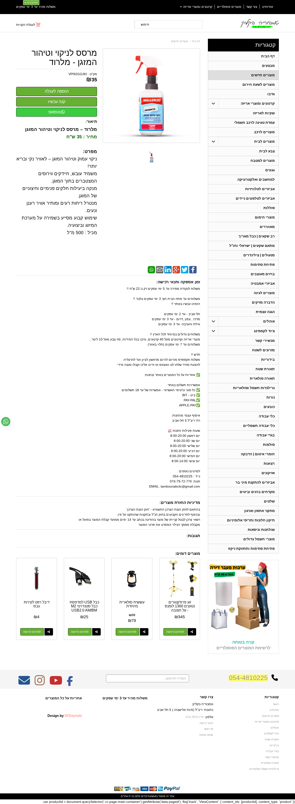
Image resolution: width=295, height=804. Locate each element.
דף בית (196, 41)
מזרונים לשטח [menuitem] (263, 350)
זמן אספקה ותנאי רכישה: (178, 282)
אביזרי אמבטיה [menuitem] (263, 283)
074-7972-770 (195, 717)
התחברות (32, 2)
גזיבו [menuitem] (271, 94)
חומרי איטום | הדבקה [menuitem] (258, 454)
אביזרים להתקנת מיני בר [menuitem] (255, 482)
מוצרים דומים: (187, 553)
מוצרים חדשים (179, 41)
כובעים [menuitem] (269, 407)
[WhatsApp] (151, 269)
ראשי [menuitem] (276, 704)
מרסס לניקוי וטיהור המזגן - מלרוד (64, 57)
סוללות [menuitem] (269, 208)
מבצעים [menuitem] (268, 66)
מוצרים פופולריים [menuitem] (229, 7)
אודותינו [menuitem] (267, 7)
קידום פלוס (140, 796)
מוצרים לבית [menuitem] (264, 141)
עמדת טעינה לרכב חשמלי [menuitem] (254, 122)
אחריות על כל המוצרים (63, 698)
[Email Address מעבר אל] (24, 683)
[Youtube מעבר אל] (55, 683)
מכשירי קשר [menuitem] (265, 341)
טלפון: (209, 717)
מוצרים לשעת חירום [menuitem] (258, 84)
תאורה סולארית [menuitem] (262, 378)
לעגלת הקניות (25, 25)
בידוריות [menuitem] (268, 359)
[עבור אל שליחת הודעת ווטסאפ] (5, 421)
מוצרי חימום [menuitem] (265, 217)
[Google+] (176, 269)
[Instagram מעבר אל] (40, 683)
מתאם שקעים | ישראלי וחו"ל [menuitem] (252, 246)
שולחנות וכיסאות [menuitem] (261, 530)
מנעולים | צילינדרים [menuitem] (259, 255)
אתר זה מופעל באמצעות (147, 796)
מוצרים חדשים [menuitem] (263, 75)
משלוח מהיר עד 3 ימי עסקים (36, 7)
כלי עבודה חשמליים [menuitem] (259, 426)
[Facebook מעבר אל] (70, 683)
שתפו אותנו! (206, 734)
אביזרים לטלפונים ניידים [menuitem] (255, 198)
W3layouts (73, 715)
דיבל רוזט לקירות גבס (37, 604)
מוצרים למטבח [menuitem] (263, 161)
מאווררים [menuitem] (267, 227)
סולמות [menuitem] (269, 444)
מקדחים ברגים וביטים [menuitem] (257, 492)
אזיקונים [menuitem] (268, 473)
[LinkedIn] (168, 269)
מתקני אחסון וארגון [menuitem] (259, 511)
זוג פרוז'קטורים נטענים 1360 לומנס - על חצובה (180, 606)
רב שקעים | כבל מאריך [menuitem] (257, 236)
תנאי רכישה (206, 723)
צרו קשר (206, 697)
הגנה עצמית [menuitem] (265, 312)
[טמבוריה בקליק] (259, 23)
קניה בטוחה (243, 642)
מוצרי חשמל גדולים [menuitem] (259, 539)
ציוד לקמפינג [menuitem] (264, 331)
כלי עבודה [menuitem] (267, 416)
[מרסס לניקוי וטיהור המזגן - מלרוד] (151, 157)
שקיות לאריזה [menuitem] (264, 113)
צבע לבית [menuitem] (267, 151)
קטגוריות (265, 45)
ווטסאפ (54, 112)
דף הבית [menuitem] (268, 56)
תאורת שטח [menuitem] (265, 369)
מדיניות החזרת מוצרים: (179, 502)
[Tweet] (184, 269)
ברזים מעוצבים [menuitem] (263, 274)
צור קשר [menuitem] (251, 7)
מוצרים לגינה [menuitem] (264, 293)
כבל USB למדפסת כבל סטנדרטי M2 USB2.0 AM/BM (84, 606)
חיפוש (145, 24)
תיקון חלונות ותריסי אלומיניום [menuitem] (251, 520)
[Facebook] (193, 269)
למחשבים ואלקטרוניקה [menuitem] (256, 179)
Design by (64, 715)
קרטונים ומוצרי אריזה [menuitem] (197, 7)
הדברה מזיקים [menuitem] (263, 302)
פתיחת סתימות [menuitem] (263, 264)
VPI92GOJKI (77, 74)
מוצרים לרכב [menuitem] (264, 132)
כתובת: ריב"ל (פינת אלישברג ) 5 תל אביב (185, 710)
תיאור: (91, 121)
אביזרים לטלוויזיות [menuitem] (260, 189)
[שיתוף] (192, 632)
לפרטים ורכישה (175, 631)
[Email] (159, 269)
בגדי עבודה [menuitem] (266, 435)
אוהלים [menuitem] (269, 321)
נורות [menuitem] (270, 397)
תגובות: (193, 536)
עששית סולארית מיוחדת (132, 604)
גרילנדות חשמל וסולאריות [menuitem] (254, 388)
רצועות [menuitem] (269, 463)
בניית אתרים (127, 796)
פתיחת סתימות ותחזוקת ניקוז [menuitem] (251, 548)
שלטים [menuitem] (269, 501)
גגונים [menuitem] (270, 170)
